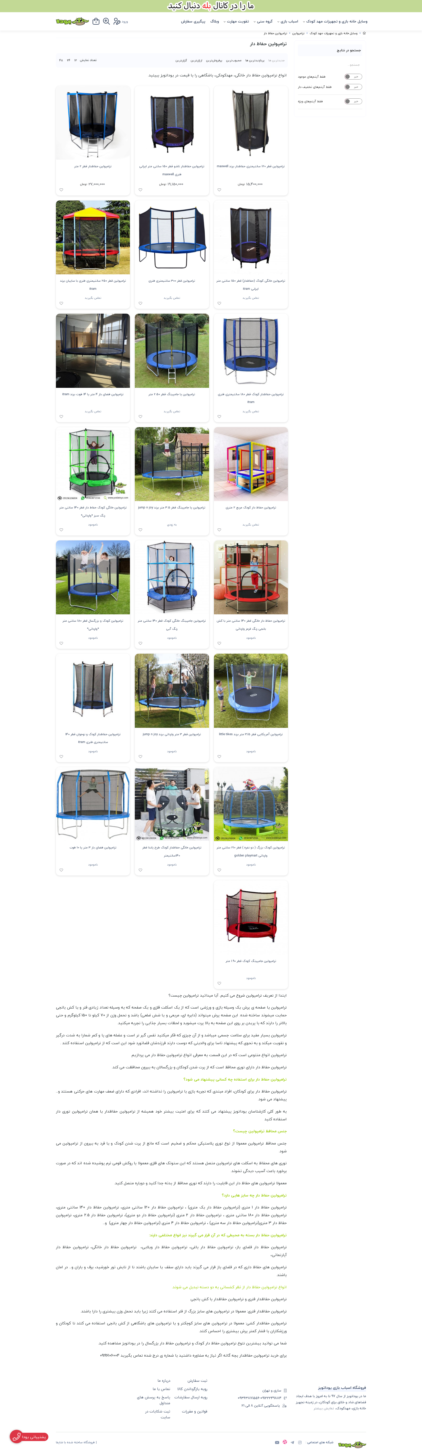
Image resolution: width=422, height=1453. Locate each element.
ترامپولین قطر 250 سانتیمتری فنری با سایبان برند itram (93, 284)
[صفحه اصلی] (364, 33)
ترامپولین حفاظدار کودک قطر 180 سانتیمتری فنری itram (251, 398)
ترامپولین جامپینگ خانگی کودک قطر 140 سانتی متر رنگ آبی (172, 624)
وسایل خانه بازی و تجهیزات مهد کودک (336, 21)
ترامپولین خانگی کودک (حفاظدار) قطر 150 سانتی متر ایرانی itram (250, 284)
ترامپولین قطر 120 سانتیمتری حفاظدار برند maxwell (251, 166)
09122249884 (271, 1398)
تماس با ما (161, 1389)
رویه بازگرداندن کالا (192, 1389)
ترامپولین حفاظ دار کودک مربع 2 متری (251, 507)
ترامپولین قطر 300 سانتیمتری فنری (171, 280)
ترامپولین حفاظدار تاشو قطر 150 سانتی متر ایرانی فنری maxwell (171, 170)
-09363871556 (249, 1398)
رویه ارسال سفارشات (190, 1397)
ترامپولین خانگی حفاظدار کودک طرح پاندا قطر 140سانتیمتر (171, 851)
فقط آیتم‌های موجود (312, 76)
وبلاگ (214, 21)
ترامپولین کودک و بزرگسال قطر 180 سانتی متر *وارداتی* (93, 624)
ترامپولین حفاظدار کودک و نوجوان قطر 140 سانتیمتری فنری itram (93, 738)
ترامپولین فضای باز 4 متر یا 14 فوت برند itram (93, 394)
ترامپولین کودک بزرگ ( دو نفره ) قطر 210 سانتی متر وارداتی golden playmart (251, 851)
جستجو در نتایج (349, 50)
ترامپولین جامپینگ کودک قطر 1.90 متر (251, 961)
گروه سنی (265, 21)
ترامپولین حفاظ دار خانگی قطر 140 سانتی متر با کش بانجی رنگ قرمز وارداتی (251, 624)
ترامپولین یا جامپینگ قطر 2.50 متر (171, 394)
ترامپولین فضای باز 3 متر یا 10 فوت (93, 847)
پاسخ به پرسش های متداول (153, 1400)
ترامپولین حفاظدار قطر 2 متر (93, 166)
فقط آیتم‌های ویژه (310, 101)
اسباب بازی (289, 21)
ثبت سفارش (197, 1380)
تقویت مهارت (238, 21)
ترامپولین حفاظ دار (275, 33)
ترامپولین (298, 33)
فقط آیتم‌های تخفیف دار (315, 87)
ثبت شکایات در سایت (157, 1414)
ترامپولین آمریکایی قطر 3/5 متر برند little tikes (251, 734)
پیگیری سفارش (193, 21)
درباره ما (164, 1380)
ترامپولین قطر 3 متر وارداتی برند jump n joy (172, 734)
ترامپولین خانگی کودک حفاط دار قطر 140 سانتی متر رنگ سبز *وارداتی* (93, 511)
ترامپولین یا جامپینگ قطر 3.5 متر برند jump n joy (171, 507)
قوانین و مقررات (194, 1411)
